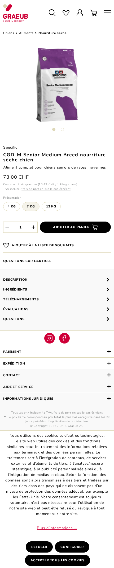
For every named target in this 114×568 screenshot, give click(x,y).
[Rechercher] (52, 13)
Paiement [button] (12, 352)
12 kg (51, 206)
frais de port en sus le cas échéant (46, 189)
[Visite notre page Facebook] (64, 338)
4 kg (12, 206)
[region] (57, 91)
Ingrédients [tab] (15, 289)
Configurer (72, 547)
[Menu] (105, 13)
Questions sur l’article (27, 261)
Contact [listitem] (11, 375)
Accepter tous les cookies (57, 560)
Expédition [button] (14, 363)
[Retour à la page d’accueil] (21, 13)
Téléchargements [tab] (21, 299)
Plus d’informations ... (57, 527)
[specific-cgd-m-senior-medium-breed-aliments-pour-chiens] (57, 85)
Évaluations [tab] (16, 309)
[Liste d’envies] (66, 13)
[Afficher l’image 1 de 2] (53, 129)
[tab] (57, 279)
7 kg (31, 206)
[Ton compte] (80, 13)
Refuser (39, 547)
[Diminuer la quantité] (7, 227)
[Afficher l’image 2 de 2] (62, 129)
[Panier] (93, 13)
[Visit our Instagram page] (49, 338)
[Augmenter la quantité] (34, 227)
